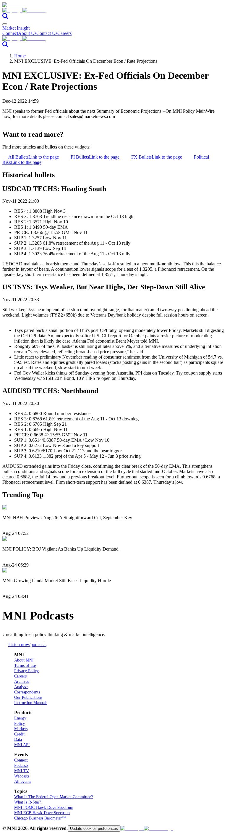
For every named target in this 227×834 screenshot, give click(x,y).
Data (18, 739)
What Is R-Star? (27, 802)
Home (20, 55)
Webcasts (21, 776)
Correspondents (27, 692)
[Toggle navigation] (4, 24)
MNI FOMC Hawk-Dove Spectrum (43, 807)
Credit (19, 734)
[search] (5, 17)
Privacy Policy (26, 671)
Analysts (21, 687)
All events (22, 781)
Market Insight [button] (16, 27)
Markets (20, 729)
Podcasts (21, 765)
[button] (113, 10)
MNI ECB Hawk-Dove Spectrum (42, 813)
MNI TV (21, 771)
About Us (27, 33)
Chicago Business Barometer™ (40, 818)
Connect (10, 33)
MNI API (22, 745)
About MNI (24, 660)
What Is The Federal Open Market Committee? (53, 797)
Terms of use (25, 665)
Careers (64, 33)
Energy (20, 718)
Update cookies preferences (94, 828)
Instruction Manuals (30, 703)
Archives (21, 681)
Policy (19, 723)
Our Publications (28, 697)
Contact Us (46, 33)
